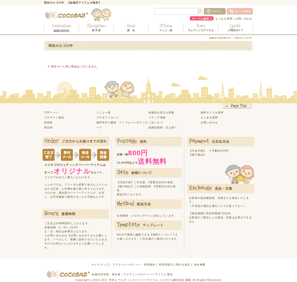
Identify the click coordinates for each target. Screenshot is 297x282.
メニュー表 (103, 112)
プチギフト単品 (54, 117)
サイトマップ (100, 264)
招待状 (48, 122)
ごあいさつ (155, 122)
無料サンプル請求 (212, 112)
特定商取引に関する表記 (174, 264)
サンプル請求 (200, 18)
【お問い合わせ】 (78, 235)
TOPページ (51, 112)
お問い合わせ (243, 18)
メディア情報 (157, 117)
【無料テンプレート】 (164, 234)
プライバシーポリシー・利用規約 (133, 264)
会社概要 (199, 264)
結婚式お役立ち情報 (161, 112)
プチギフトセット (107, 117)
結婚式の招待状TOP (220, 38)
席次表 (48, 127)
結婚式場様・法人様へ (162, 127)
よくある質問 (223, 18)
